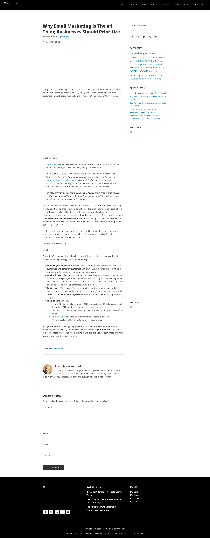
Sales (150, 67)
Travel (143, 76)
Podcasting (159, 64)
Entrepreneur (149, 57)
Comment (48, 407)
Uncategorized (154, 75)
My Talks (134, 501)
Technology (136, 75)
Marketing (58, 349)
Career (152, 53)
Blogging (143, 53)
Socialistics (60, 373)
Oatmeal (78, 89)
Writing (158, 79)
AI (130, 54)
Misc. (155, 60)
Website (46, 455)
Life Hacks (135, 60)
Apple (134, 53)
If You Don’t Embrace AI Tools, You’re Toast (148, 93)
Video (132, 79)
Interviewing (161, 57)
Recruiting (133, 67)
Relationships (143, 67)
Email (46, 444)
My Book (134, 492)
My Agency (135, 495)
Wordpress (149, 78)
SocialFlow (51, 164)
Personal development (138, 64)
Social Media (139, 71)
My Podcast (135, 498)
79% (53, 320)
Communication (135, 57)
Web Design (139, 79)
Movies (161, 61)
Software (153, 71)
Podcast (150, 64)
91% (63, 316)
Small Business (160, 67)
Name (46, 433)
